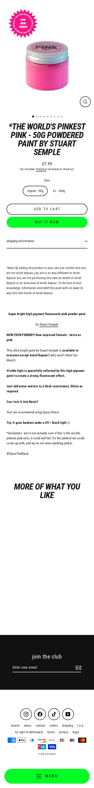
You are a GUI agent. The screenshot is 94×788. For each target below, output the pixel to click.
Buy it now (47, 222)
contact (40, 725)
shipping (67, 725)
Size (47, 180)
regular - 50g (35, 191)
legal (76, 732)
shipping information (20, 241)
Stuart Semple (49, 324)
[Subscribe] (77, 667)
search (15, 725)
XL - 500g (59, 191)
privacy (63, 732)
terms (51, 732)
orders (54, 725)
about (27, 725)
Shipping (41, 169)
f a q (80, 725)
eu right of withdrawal (29, 732)
